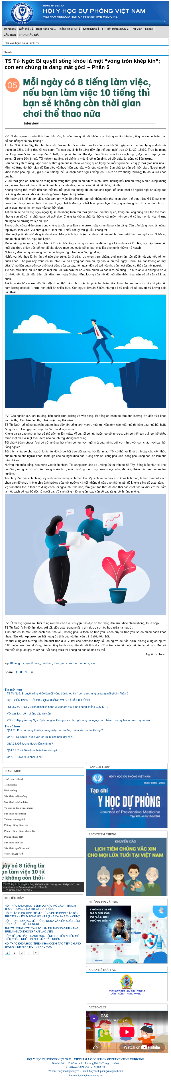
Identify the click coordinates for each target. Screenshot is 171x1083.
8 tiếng (35, 663)
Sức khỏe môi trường (15, 796)
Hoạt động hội (44, 29)
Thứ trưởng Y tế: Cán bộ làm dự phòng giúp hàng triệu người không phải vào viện (41, 930)
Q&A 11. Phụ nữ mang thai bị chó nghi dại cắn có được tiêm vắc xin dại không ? (55, 730)
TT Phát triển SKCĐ (114, 29)
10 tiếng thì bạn (20, 663)
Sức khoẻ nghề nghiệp (16, 802)
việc (93, 663)
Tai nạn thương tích (14, 819)
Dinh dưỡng (10, 790)
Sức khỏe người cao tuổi (17, 848)
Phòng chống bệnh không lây (19, 831)
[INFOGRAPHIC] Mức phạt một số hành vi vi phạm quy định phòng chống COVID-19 (57, 706)
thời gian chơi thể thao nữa (71, 663)
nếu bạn (47, 663)
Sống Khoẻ (90, 29)
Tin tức (7, 52)
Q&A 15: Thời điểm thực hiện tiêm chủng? (32, 750)
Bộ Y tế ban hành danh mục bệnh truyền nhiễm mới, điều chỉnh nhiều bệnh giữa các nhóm (43, 937)
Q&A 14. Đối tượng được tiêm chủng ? (30, 743)
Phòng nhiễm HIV (14, 836)
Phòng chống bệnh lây (16, 825)
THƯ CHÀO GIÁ (29, 35)
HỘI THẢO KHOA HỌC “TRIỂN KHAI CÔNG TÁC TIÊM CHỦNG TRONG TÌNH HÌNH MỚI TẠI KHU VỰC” (43, 945)
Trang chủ (10, 29)
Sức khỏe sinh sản (13, 842)
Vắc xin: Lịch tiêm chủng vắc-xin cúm (29, 713)
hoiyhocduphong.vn (92, 1075)
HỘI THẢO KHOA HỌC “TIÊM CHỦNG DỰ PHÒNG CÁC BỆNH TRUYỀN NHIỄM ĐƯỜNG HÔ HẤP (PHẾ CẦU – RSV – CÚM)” (43, 915)
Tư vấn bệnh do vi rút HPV (22, 43)
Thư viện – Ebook (142, 29)
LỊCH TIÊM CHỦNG (102, 834)
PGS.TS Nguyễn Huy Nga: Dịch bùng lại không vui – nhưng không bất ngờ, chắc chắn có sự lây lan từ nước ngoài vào (78, 720)
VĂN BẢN (10, 35)
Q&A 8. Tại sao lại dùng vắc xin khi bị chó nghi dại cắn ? (40, 737)
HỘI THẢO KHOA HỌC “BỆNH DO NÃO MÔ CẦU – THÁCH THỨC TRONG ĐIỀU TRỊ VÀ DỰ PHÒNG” (40, 907)
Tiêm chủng (10, 784)
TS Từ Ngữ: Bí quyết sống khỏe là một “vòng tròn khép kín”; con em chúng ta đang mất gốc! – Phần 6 (67, 693)
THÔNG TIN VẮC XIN (103, 902)
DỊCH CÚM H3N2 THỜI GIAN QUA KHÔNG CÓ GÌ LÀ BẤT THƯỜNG (48, 700)
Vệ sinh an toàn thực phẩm (18, 807)
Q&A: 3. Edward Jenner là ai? (25, 757)
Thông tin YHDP (68, 29)
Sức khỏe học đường (15, 813)
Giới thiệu (25, 29)
